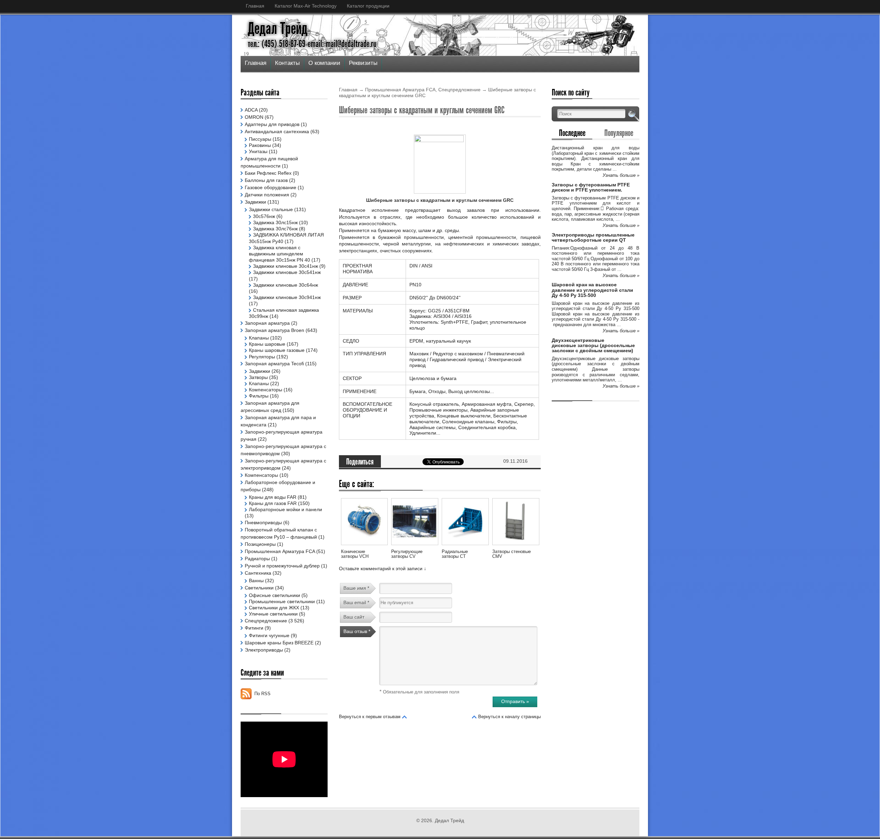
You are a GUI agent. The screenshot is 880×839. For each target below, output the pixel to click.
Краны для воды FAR (272, 497)
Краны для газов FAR (273, 503)
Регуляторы (262, 356)
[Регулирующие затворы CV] (414, 546)
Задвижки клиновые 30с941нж (287, 297)
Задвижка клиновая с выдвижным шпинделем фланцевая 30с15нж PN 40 (279, 254)
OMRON (254, 117)
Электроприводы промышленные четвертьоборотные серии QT (593, 237)
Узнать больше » (621, 175)
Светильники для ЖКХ (274, 607)
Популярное (618, 132)
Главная (255, 6)
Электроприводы (264, 650)
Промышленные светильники (282, 601)
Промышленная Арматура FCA (400, 89)
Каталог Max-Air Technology (306, 6)
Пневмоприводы (263, 522)
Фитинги (254, 628)
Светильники (259, 587)
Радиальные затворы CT (455, 554)
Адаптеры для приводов (272, 124)
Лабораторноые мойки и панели (285, 509)
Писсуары (260, 139)
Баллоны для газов (266, 180)
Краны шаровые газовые (277, 350)
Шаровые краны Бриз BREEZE (279, 642)
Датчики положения (267, 194)
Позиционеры (260, 544)
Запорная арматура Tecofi (274, 363)
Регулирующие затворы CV (406, 554)
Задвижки (255, 202)
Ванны (256, 580)
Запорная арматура (267, 323)
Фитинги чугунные (269, 635)
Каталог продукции (368, 6)
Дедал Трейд (278, 28)
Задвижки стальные (271, 209)
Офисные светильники (274, 595)
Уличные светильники (273, 614)
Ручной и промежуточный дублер (282, 565)
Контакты (287, 63)
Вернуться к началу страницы (509, 716)
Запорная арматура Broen (274, 330)
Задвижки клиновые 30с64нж (285, 285)
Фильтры (258, 396)
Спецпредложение (459, 89)
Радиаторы (257, 558)
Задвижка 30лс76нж (275, 228)
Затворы (258, 377)
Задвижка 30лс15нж (275, 222)
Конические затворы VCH (354, 554)
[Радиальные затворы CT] (465, 546)
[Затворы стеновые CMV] (515, 546)
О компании (324, 63)
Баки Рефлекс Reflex (268, 173)
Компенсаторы (265, 389)
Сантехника (258, 573)
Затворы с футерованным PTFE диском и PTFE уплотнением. (591, 187)
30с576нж (264, 216)
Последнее (572, 132)
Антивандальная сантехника (277, 131)
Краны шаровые (267, 344)
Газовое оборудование (270, 187)
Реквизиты (363, 63)
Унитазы (258, 151)
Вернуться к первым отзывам (369, 716)
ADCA (251, 110)
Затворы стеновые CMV (511, 554)
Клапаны (259, 338)
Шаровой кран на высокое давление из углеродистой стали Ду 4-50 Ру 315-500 (592, 290)
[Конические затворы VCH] (364, 546)
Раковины (260, 145)
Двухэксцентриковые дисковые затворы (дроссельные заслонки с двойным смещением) (593, 345)
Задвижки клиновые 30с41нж (285, 266)
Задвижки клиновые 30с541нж (287, 272)
